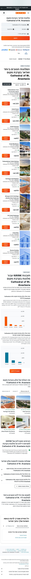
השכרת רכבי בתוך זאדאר (21, 537)
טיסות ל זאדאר (23, 535)
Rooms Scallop (14, 250)
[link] (15, 371)
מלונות (17, 549)
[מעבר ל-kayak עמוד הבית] (21, 13)
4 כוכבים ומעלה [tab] (25, 391)
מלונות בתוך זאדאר (25, 552)
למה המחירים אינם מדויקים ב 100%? (19, 574)
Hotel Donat (15, 109)
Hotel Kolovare (14, 126)
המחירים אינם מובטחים (24, 564)
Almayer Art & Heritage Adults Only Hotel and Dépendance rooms (12, 197)
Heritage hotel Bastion (12, 178)
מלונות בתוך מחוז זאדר (11, 550)
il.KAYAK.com (23, 549)
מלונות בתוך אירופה (10, 549)
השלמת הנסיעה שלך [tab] (22, 526)
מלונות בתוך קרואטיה (22, 550)
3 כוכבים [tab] (15, 391)
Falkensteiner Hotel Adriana (10, 161)
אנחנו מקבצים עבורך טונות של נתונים (19, 571)
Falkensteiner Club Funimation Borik (13, 90)
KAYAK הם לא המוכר (23, 568)
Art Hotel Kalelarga (13, 215)
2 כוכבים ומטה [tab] (6, 391)
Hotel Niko (16, 233)
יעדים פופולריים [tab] (10, 526)
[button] (1, 8)
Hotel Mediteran (14, 144)
